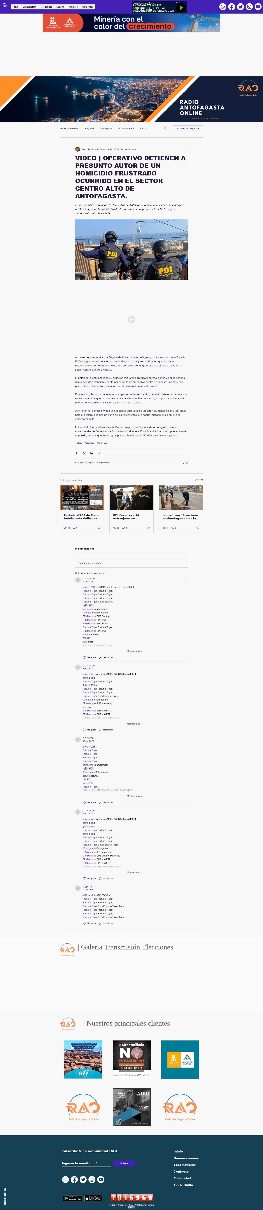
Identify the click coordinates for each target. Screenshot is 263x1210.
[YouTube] (258, 6)
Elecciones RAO (126, 128)
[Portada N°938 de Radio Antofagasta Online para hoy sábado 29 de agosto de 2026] (82, 497)
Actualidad (89, 443)
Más (142, 128)
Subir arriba (5, 1196)
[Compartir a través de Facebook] (76, 453)
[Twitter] (240, 6)
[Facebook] (231, 6)
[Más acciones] (186, 149)
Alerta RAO (102, 443)
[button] (165, 128)
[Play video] (131, 319)
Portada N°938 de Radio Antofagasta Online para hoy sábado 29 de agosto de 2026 (82, 517)
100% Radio (183, 1185)
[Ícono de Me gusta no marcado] (84, 657)
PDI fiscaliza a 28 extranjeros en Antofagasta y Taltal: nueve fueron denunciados (129, 517)
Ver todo (199, 479)
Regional (89, 128)
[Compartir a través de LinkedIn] (91, 453)
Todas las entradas (69, 128)
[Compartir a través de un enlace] (99, 453)
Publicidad (182, 1178)
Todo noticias (185, 1164)
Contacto (181, 1171)
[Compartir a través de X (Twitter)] (84, 453)
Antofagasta (106, 128)
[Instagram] (249, 6)
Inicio (178, 1151)
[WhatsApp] (222, 6)
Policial (79, 443)
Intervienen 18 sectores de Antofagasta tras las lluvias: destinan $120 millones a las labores (180, 517)
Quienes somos (186, 1158)
